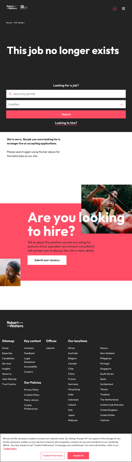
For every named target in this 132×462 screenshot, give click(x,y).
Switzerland (106, 384)
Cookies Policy (31, 394)
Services (6, 363)
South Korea (106, 373)
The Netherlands (109, 399)
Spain (103, 379)
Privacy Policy (31, 389)
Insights (6, 368)
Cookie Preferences (31, 407)
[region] (66, 447)
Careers (28, 371)
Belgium (72, 358)
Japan (71, 415)
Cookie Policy (10, 448)
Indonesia (73, 399)
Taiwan (104, 389)
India (70, 394)
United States (107, 415)
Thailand (105, 394)
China (71, 373)
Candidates (8, 358)
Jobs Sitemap (9, 379)
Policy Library (31, 400)
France (72, 379)
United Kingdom (109, 409)
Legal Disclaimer (29, 360)
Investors (29, 348)
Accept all (78, 455)
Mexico (104, 348)
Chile (71, 368)
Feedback (29, 353)
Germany (73, 384)
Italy (70, 409)
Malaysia (73, 420)
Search (66, 114)
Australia (73, 353)
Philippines (106, 358)
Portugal (104, 363)
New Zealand (107, 353)
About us (6, 373)
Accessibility (30, 366)
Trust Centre (9, 384)
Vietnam (104, 420)
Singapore (105, 368)
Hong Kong (74, 389)
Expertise (7, 353)
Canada (72, 363)
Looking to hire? (66, 123)
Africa (71, 348)
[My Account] (115, 8)
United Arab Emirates (112, 404)
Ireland (72, 404)
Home (5, 348)
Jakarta (50, 348)
